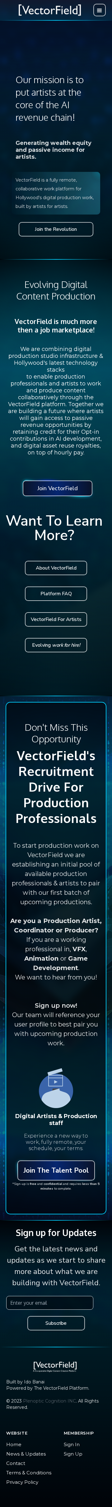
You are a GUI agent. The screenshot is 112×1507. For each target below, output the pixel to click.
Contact (15, 1463)
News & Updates (26, 1454)
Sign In (72, 1444)
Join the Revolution (56, 229)
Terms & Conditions (28, 1473)
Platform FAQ (56, 593)
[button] (99, 10)
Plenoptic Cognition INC (49, 1401)
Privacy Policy (22, 1482)
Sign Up (73, 1454)
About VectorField (56, 568)
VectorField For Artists (56, 619)
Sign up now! (56, 1005)
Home (13, 1444)
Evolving (56, 645)
